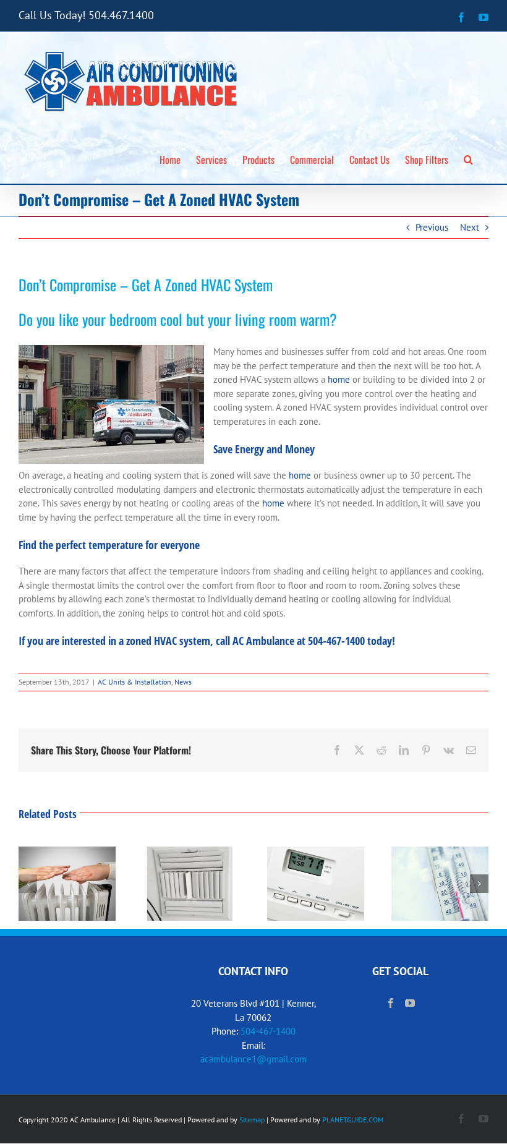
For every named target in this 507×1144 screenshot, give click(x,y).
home (339, 379)
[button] (468, 158)
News (183, 681)
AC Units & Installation (134, 681)
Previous (431, 227)
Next (469, 227)
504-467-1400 (268, 1031)
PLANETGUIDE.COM (352, 1119)
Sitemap (252, 1119)
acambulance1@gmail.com (253, 1059)
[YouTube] (410, 1003)
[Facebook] (391, 1003)
